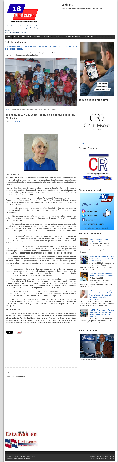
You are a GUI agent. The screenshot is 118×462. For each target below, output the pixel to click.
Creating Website (17, 458)
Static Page (89, 36)
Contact (25, 36)
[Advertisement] (24, 350)
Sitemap (37, 36)
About (16, 36)
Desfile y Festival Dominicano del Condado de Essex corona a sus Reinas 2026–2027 (101, 258)
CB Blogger (16, 122)
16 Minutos (22, 456)
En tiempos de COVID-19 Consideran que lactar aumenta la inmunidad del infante (40, 116)
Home (8, 36)
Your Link (98, 456)
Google (106, 458)
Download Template (73, 36)
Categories (47, 36)
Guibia (82, 144)
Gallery (59, 36)
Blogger (99, 458)
